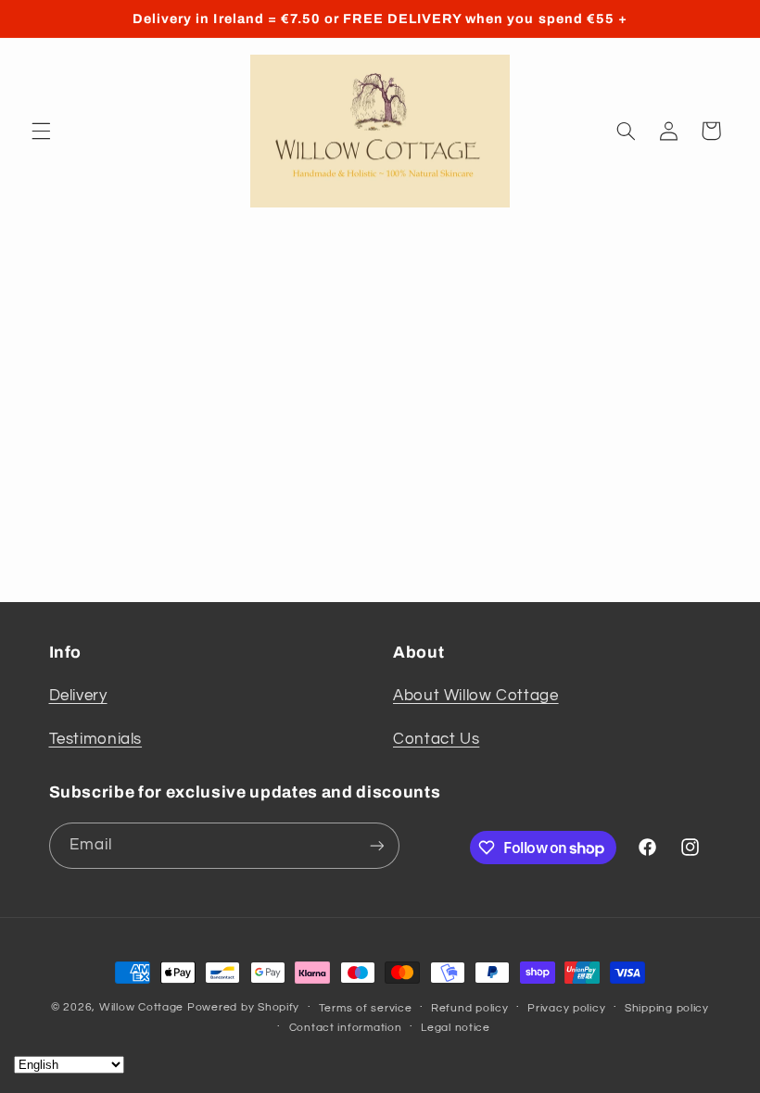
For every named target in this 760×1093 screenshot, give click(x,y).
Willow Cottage (141, 1007)
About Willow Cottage (476, 695)
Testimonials (96, 739)
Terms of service (365, 1008)
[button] (40, 130)
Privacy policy (566, 1008)
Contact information (345, 1028)
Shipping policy (667, 1008)
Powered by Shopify (243, 1007)
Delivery (78, 695)
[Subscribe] (376, 845)
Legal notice (455, 1028)
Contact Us (436, 739)
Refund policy (470, 1008)
